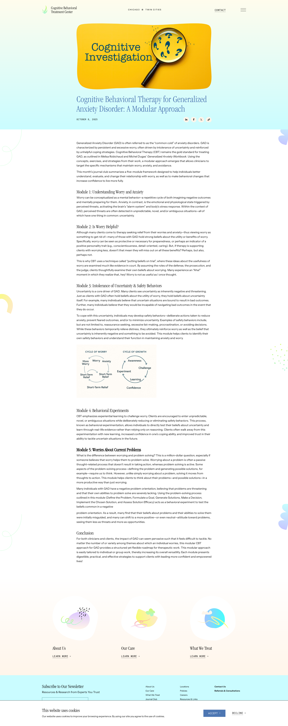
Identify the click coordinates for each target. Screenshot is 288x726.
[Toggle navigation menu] (243, 9)
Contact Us (220, 686)
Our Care (150, 690)
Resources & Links (189, 699)
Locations (184, 686)
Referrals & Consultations (227, 690)
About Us (150, 686)
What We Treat (153, 695)
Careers (184, 695)
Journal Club (151, 699)
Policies (183, 690)
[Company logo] (60, 9)
